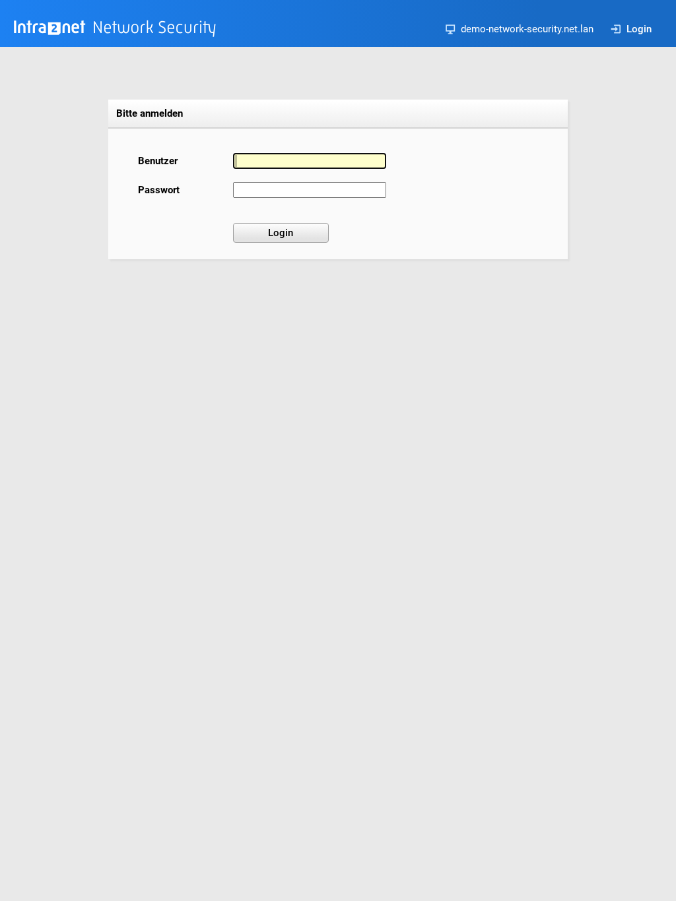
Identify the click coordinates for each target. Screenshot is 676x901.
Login (639, 29)
